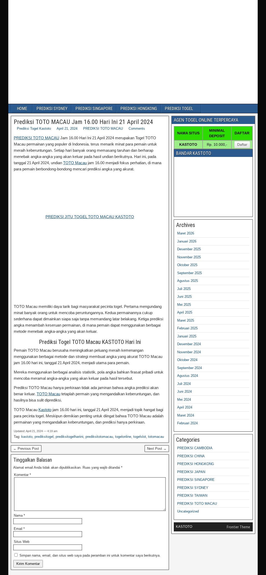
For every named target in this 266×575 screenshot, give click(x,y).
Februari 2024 (187, 423)
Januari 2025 (186, 336)
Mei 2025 (184, 305)
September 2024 (189, 368)
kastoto (26, 437)
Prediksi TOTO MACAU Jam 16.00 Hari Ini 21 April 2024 (83, 122)
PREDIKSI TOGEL (179, 108)
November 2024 (189, 352)
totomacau (156, 437)
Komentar (22, 475)
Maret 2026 (185, 233)
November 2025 (189, 257)
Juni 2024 (184, 391)
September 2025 (189, 273)
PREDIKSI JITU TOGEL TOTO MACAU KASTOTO (89, 216)
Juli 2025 (184, 289)
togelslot (139, 437)
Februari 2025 (187, 328)
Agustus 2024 (187, 376)
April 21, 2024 (67, 128)
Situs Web (21, 542)
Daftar (242, 144)
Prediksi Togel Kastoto (34, 128)
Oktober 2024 (187, 360)
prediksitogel (44, 437)
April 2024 (184, 407)
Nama (19, 515)
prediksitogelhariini (69, 437)
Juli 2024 (184, 384)
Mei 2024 (184, 399)
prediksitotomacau (99, 437)
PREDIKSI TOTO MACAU (103, 128)
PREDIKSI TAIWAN (192, 495)
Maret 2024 (185, 415)
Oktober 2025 (187, 265)
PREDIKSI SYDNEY (52, 108)
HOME (22, 108)
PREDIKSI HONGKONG (138, 108)
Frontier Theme (238, 527)
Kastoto (44, 409)
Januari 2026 (186, 241)
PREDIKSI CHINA (191, 456)
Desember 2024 (189, 344)
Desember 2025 (189, 249)
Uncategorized (188, 511)
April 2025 (184, 312)
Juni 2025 (184, 297)
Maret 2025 (185, 320)
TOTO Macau (75, 163)
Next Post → (157, 449)
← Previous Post (26, 449)
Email (19, 529)
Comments (137, 128)
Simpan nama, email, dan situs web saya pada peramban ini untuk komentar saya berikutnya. (90, 555)
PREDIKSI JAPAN (191, 472)
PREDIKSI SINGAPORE (93, 108)
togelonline (123, 437)
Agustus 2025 (187, 281)
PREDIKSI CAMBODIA (194, 448)
